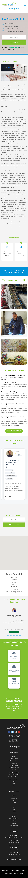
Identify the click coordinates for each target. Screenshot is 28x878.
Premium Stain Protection (14, 770)
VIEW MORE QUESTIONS (14, 431)
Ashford (14, 795)
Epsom (14, 802)
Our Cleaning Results (14, 774)
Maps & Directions (14, 845)
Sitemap (24, 870)
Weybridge (14, 821)
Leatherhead (14, 814)
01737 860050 (14, 8)
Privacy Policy (5, 870)
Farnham (14, 809)
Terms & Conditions (15, 870)
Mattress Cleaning (14, 767)
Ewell (14, 807)
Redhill (14, 816)
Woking (14, 823)
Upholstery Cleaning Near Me (14, 779)
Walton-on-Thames (14, 818)
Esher (14, 805)
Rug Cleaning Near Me (14, 777)
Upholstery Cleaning (10, 472)
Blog (14, 786)
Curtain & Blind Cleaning (11, 475)
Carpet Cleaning (9, 469)
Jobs (14, 781)
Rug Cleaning (14, 763)
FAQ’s (14, 783)
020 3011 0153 (15, 842)
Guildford (14, 811)
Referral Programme (14, 772)
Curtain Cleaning (14, 765)
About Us (14, 756)
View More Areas (14, 825)
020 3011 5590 (15, 854)
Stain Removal (9, 478)
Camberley (14, 798)
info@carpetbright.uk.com (14, 592)
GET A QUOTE (14, 42)
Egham (14, 800)
